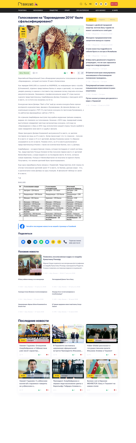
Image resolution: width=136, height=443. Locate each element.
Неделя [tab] (102, 20)
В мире (115, 10)
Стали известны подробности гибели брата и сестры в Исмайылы (101, 50)
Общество (54, 10)
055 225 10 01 (74, 243)
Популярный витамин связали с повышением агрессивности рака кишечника (100, 88)
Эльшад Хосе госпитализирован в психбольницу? (63, 293)
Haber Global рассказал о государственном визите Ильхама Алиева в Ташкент (99, 348)
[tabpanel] (102, 65)
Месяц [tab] (112, 20)
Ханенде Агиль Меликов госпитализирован (32, 292)
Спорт (67, 10)
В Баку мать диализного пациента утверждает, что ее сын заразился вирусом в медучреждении (101, 62)
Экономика (38, 10)
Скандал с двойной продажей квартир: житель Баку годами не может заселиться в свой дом (100, 27)
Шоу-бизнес (100, 10)
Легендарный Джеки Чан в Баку (63, 279)
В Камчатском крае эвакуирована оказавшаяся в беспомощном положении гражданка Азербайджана (100, 75)
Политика (22, 10)
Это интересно (82, 10)
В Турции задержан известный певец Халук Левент (66, 305)
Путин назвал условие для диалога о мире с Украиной (101, 99)
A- (79, 73)
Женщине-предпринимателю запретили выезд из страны (99, 39)
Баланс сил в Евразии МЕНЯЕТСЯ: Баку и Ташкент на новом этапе (101, 383)
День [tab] (91, 20)
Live (115, 4)
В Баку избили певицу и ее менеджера (31, 279)
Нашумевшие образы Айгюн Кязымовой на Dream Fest (32, 305)
